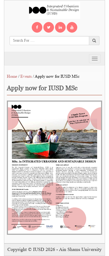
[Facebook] (37, 27)
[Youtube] (72, 27)
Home (12, 76)
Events (26, 76)
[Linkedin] (60, 27)
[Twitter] (48, 27)
